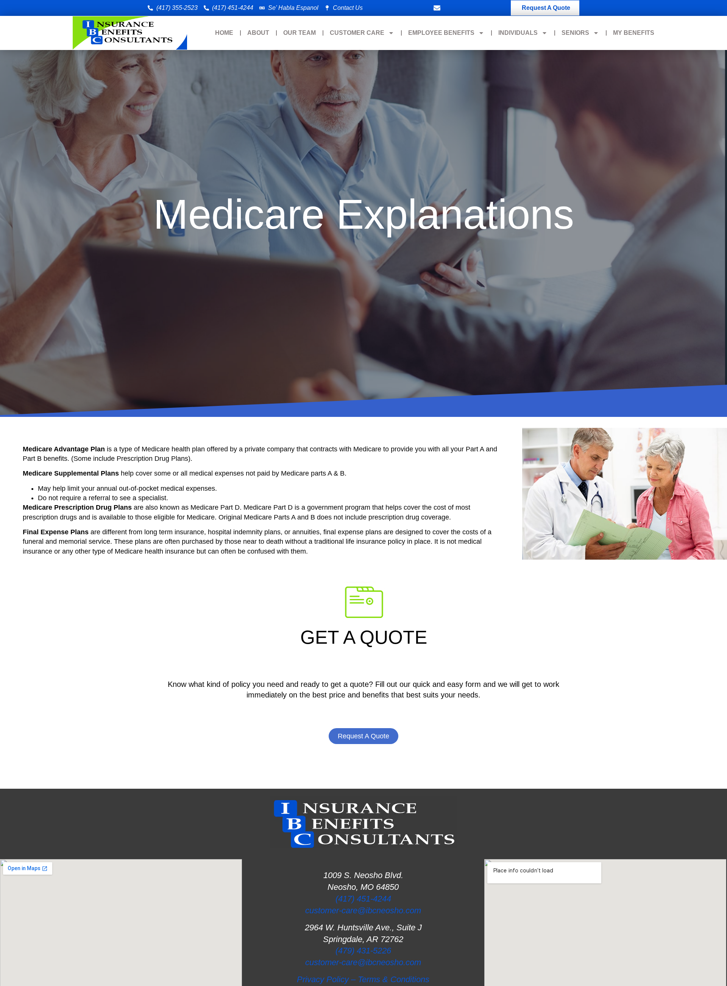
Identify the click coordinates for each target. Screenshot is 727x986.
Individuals (518, 33)
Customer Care (357, 33)
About (258, 33)
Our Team (299, 33)
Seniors (575, 33)
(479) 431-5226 (363, 950)
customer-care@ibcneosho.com (363, 910)
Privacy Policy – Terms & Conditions (363, 979)
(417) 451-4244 (363, 898)
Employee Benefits (441, 33)
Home (224, 33)
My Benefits (633, 33)
